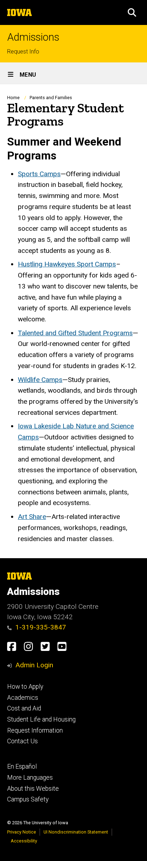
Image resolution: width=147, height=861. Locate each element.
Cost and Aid (24, 708)
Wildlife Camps (40, 380)
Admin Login (34, 665)
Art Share (32, 517)
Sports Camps (39, 174)
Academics (22, 697)
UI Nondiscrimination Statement (76, 832)
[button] (132, 12)
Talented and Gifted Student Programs (75, 333)
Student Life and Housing (41, 719)
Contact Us (22, 741)
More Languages (30, 777)
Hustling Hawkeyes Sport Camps (67, 264)
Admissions (33, 37)
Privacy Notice (21, 832)
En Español (22, 766)
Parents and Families (51, 97)
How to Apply (25, 686)
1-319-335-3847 (40, 627)
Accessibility (24, 841)
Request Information (35, 730)
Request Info (23, 51)
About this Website (33, 788)
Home (13, 97)
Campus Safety (28, 799)
